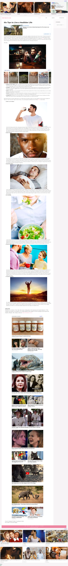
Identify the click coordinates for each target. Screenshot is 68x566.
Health (39, 17)
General (53, 17)
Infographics (61, 17)
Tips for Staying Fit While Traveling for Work (14, 521)
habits (39, 99)
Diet (46, 17)
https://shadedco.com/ (27, 312)
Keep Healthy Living (6, 18)
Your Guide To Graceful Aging (11, 522)
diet (43, 38)
